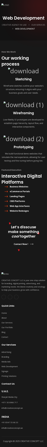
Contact (5, 337)
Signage (5, 371)
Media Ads (6, 361)
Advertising (6, 352)
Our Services (7, 322)
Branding (5, 357)
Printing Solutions (9, 376)
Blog (3, 332)
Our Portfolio (7, 327)
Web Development (10, 366)
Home (4, 313)
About (4, 317)
